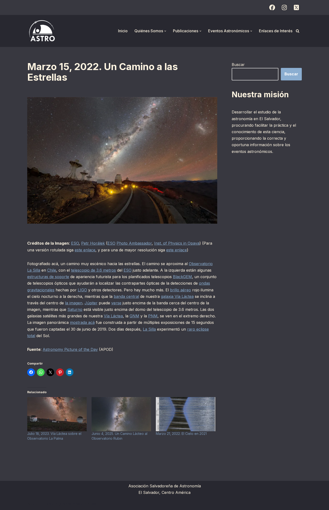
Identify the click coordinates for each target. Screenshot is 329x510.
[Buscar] (297, 31)
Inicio (123, 30)
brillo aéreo (180, 290)
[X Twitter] (296, 7)
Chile (51, 270)
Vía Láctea (113, 316)
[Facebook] (272, 7)
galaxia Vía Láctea (177, 296)
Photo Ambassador (134, 243)
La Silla (149, 329)
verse (116, 303)
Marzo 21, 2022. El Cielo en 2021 (181, 434)
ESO (75, 243)
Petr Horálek (93, 243)
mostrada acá (82, 322)
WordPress (86, 503)
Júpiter (91, 303)
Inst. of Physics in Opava (176, 243)
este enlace (85, 250)
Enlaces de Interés (275, 30)
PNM (153, 316)
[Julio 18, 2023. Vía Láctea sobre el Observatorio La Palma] (57, 414)
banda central (126, 296)
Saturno (74, 309)
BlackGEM (182, 276)
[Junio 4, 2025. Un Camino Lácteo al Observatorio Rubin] (121, 414)
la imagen (73, 303)
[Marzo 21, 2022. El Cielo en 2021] (185, 414)
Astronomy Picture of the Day (70, 349)
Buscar (238, 64)
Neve (32, 503)
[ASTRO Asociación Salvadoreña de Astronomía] (41, 31)
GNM (134, 316)
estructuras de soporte (48, 276)
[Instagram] (284, 7)
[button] (165, 31)
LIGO (82, 290)
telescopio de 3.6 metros (93, 270)
